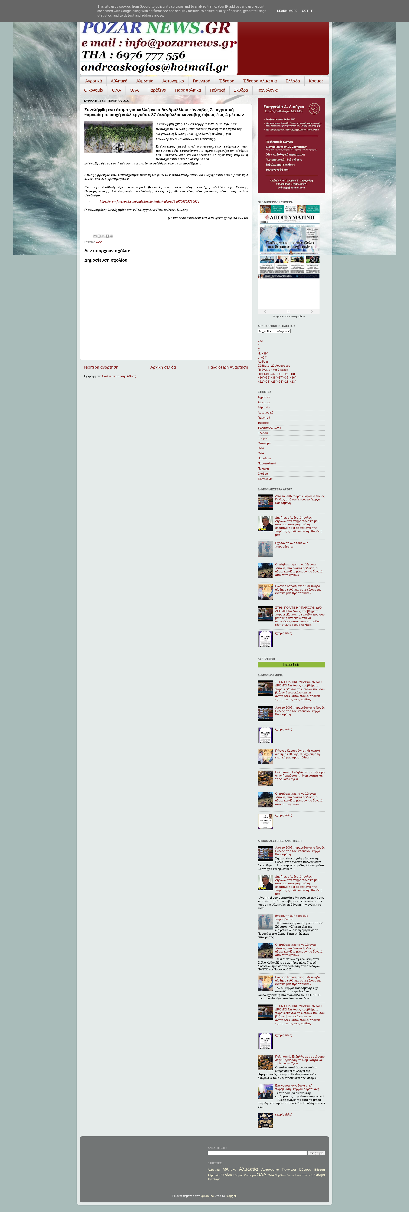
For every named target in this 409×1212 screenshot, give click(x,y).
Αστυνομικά (173, 81)
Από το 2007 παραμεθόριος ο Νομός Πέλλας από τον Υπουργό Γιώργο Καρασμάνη (300, 499)
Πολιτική (217, 90)
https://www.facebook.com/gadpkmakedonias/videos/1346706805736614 (149, 201)
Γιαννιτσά (201, 81)
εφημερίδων (299, 316)
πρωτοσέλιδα (282, 316)
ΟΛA (134, 90)
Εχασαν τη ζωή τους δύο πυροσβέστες (291, 544)
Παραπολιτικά (188, 90)
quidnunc (207, 1196)
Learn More (287, 11)
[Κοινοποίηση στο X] (103, 236)
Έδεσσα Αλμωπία (260, 81)
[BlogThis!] (99, 236)
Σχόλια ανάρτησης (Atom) (119, 376)
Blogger (231, 1196)
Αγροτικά (93, 81)
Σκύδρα (241, 90)
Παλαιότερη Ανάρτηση (228, 367)
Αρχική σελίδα (163, 367)
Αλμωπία (145, 81)
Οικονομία (93, 90)
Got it (307, 11)
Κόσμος (316, 81)
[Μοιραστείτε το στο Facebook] (107, 236)
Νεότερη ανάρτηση (101, 367)
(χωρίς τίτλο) (283, 633)
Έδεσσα (227, 81)
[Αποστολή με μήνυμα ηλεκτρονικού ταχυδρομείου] (95, 236)
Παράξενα (156, 90)
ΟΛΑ (116, 90)
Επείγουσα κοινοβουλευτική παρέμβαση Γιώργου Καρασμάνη (297, 1087)
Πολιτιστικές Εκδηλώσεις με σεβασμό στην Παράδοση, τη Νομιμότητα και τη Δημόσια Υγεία (300, 776)
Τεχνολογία (267, 90)
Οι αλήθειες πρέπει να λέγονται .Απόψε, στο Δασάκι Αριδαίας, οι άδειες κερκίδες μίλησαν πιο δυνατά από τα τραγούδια (299, 569)
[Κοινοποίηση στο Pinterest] (111, 236)
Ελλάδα (293, 81)
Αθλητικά (119, 81)
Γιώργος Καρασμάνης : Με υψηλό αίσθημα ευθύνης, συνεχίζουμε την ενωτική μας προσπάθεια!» (298, 589)
